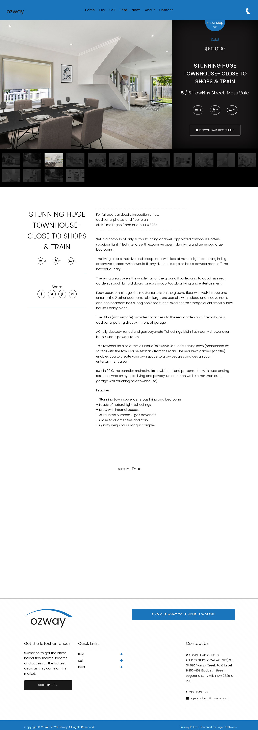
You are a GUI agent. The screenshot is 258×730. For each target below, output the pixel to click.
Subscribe (46, 685)
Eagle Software (227, 727)
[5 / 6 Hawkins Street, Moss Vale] (86, 84)
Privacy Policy (189, 727)
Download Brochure (216, 130)
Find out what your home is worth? (183, 614)
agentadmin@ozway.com (209, 698)
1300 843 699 (198, 692)
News (136, 10)
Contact (166, 10)
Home (90, 10)
